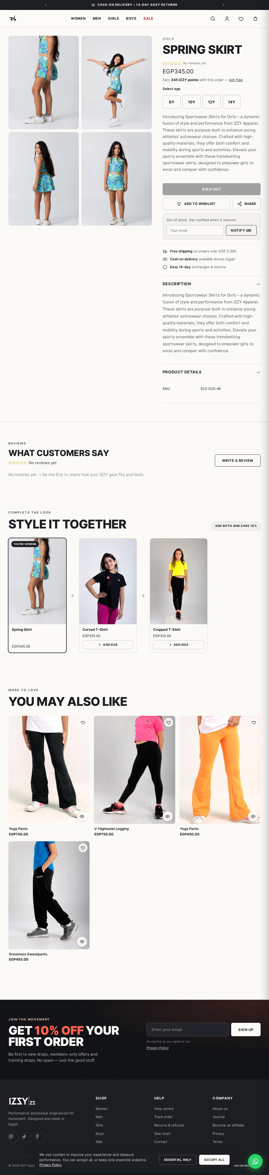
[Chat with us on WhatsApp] (255, 1161)
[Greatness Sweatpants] (49, 895)
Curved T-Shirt (95, 629)
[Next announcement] (223, 5)
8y (171, 102)
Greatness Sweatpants (28, 954)
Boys (131, 18)
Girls (113, 18)
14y (231, 102)
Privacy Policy (158, 1048)
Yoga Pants (18, 829)
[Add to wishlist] (83, 722)
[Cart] (255, 18)
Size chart (162, 1133)
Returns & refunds (169, 1125)
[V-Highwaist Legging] (134, 770)
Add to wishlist (200, 204)
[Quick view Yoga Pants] (82, 816)
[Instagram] (13, 1137)
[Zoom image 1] (43, 82)
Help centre (164, 1109)
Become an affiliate (228, 1125)
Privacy (218, 1133)
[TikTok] (27, 1137)
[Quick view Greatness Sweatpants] (82, 942)
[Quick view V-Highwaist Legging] (168, 816)
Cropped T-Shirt (166, 629)
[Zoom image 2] (116, 82)
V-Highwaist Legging (111, 829)
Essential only (178, 1160)
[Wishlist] (241, 18)
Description (212, 284)
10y (191, 102)
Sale (148, 18)
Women (78, 18)
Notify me (241, 230)
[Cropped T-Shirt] (178, 581)
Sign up (246, 1030)
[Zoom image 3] (43, 179)
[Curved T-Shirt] (108, 581)
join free (236, 80)
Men (97, 18)
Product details (212, 372)
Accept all (214, 1160)
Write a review (238, 460)
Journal (219, 1117)
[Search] (213, 18)
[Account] (227, 18)
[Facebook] (40, 1137)
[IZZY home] (12, 19)
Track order (163, 1117)
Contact (160, 1142)
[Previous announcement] (46, 5)
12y (211, 102)
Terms (218, 1142)
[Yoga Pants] (49, 770)
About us (220, 1109)
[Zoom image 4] (116, 179)
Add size (110, 645)
